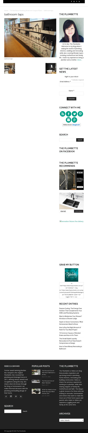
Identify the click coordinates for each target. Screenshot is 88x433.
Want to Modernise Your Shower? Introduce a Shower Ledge (70, 317)
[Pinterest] (76, 1)
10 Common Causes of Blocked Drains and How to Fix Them (69, 334)
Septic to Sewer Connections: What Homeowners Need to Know (71, 323)
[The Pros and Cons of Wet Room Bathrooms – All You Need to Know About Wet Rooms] (36, 372)
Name (71, 91)
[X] (79, 1)
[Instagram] (74, 1)
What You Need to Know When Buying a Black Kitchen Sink (49, 391)
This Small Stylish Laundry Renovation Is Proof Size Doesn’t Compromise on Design (70, 341)
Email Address (65, 81)
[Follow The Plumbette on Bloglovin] (71, 126)
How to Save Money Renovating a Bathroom (70, 348)
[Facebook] (71, 1)
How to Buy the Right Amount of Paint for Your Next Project (70, 329)
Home (6, 10)
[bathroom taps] (30, 57)
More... (79, 60)
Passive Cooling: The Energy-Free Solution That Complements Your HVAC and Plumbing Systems (70, 311)
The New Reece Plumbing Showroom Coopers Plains (26, 10)
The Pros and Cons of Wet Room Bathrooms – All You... (49, 372)
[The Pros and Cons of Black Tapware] (36, 381)
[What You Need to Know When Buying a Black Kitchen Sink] (36, 391)
